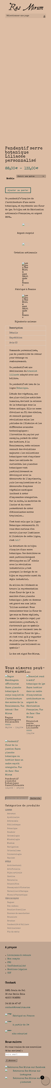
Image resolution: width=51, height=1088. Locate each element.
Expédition (15, 338)
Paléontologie (14, 854)
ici (17, 540)
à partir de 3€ (21, 1025)
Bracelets (12, 917)
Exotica (11, 876)
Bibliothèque (14, 825)
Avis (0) (13, 343)
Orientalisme (14, 851)
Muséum (10, 843)
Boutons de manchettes (18, 913)
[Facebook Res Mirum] (25, 1067)
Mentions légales (17, 969)
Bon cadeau (12, 906)
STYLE (8, 862)
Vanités (11, 858)
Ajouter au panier (18, 190)
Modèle (10, 179)
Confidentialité (16, 966)
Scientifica (13, 884)
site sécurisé (19, 1034)
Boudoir (11, 832)
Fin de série (13, 932)
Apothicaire (13, 817)
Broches (11, 921)
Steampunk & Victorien (18, 888)
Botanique (22, 388)
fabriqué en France (24, 1016)
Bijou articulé (14, 873)
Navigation (13, 847)
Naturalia (12, 880)
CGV (9, 973)
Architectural (14, 865)
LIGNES (8, 810)
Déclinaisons (14, 928)
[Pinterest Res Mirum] (25, 1082)
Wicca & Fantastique (17, 895)
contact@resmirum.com (17, 1008)
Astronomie (12, 821)
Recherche (35, 798)
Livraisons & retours (19, 955)
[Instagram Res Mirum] (25, 1075)
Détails (13, 333)
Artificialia (13, 869)
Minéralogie (13, 840)
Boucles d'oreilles (16, 910)
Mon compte (13, 959)
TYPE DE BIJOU (12, 899)
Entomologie (13, 836)
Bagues (10, 902)
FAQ (9, 962)
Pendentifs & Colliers (18, 925)
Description (16, 328)
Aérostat (11, 814)
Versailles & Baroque (17, 891)
